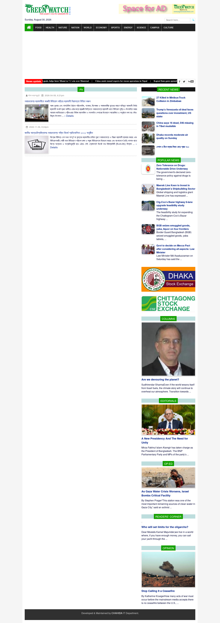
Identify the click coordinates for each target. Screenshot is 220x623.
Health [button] (50, 27)
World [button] (88, 27)
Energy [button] (128, 27)
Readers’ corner (168, 516)
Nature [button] (63, 27)
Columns (168, 319)
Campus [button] (154, 27)
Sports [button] (115, 27)
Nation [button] (75, 27)
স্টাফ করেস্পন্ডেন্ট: (34, 95)
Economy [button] (101, 27)
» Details (69, 115)
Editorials (168, 401)
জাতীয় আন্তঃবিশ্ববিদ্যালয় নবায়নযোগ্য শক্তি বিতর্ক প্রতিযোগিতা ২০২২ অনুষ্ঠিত (59, 132)
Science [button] (141, 27)
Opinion (168, 548)
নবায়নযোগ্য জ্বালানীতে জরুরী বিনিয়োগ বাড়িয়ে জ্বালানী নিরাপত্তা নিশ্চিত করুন (58, 101)
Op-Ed (168, 463)
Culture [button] (168, 27)
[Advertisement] (110, 55)
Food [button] (38, 27)
